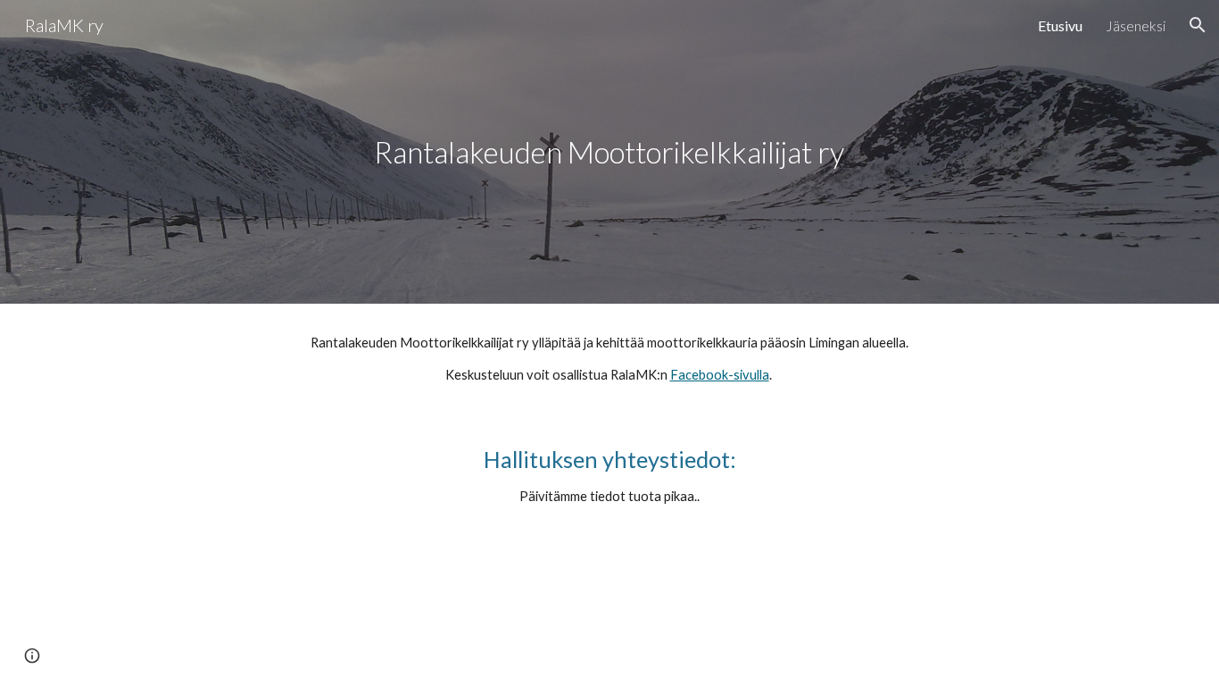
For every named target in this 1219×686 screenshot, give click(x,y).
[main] (609, 152)
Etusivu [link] (1060, 25)
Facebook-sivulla (719, 374)
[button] (1197, 25)
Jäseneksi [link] (1135, 25)
